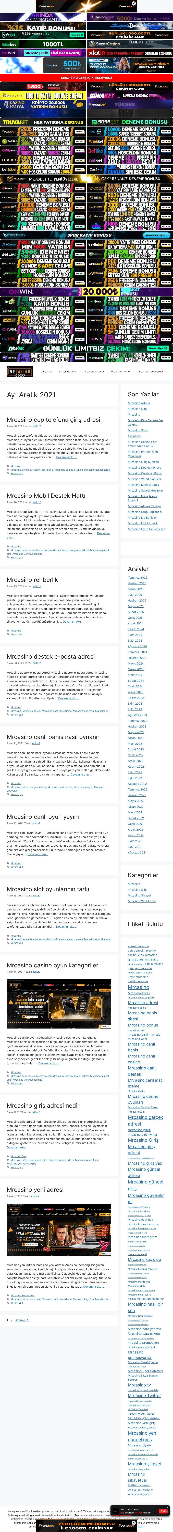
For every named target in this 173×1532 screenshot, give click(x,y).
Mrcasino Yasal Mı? (138, 1409)
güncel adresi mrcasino (140, 972)
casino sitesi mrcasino (142, 955)
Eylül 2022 (135, 778)
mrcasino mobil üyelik (139, 1294)
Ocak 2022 (135, 824)
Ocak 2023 (135, 755)
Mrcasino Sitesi (138, 430)
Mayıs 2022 (136, 801)
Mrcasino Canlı (137, 1038)
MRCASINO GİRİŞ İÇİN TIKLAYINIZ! (86, 78)
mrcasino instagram (142, 1237)
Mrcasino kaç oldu (83, 710)
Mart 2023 (135, 743)
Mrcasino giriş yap (145, 1163)
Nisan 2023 (136, 738)
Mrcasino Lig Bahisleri (142, 517)
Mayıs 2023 (136, 732)
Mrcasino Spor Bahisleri (145, 1371)
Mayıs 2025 (136, 606)
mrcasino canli (136, 1030)
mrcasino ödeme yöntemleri (143, 1454)
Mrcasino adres (139, 993)
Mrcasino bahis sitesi (142, 1015)
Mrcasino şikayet (83, 787)
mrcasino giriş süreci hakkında (141, 1158)
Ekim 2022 (135, 772)
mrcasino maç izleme (139, 1281)
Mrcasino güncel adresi (97, 469)
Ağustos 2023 (137, 715)
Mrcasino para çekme (144, 1333)
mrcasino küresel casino (138, 1273)
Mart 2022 (135, 812)
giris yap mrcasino (140, 968)
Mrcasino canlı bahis (41, 469)
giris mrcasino (154, 964)
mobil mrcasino (138, 981)
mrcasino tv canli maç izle (143, 1390)
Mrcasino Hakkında (140, 1219)
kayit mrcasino (138, 977)
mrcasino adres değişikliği (141, 997)
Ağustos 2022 (137, 783)
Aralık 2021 (135, 829)
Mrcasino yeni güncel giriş (27, 553)
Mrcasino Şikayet (93, 371)
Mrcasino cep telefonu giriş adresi (53, 419)
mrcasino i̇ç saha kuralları (139, 1250)
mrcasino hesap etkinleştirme (143, 1224)
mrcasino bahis (137, 1007)
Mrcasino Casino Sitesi (143, 1107)
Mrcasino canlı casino (23, 550)
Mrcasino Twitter (121, 371)
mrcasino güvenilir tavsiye (139, 1207)
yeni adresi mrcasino (140, 1489)
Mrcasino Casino (136, 1091)
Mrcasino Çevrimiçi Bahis (145, 473)
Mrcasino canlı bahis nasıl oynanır (53, 736)
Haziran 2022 (137, 795)
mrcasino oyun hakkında (138, 1325)
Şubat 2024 (136, 680)
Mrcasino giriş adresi (62, 1160)
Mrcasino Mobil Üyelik (143, 523)
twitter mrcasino (139, 1485)
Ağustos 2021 (137, 852)
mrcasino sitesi (137, 1366)
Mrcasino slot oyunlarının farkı (48, 889)
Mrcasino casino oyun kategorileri (53, 965)
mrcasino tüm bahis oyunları (140, 1401)
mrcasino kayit (137, 1254)
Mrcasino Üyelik (139, 1445)
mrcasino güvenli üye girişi (139, 1216)
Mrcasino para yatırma (144, 1329)
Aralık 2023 (135, 692)
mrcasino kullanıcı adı (137, 1265)
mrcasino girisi (139, 1130)
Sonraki (22, 1320)
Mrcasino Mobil (137, 1286)
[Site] (43, 131)
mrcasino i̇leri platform (137, 1242)
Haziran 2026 (137, 583)
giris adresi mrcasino (143, 959)
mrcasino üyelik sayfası (138, 1459)
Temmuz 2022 (137, 789)
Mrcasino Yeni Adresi (150, 371)
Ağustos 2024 (137, 646)
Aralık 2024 (135, 623)
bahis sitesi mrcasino (142, 950)
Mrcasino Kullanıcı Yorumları (142, 1269)
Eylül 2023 (135, 709)
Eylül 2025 (135, 594)
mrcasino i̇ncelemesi (136, 1246)
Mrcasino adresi (31, 710)
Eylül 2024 (135, 640)
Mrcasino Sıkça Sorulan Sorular (143, 1377)
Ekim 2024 (135, 635)
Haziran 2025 (137, 600)
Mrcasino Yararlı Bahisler (144, 479)
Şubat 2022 (136, 818)
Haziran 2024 (137, 657)
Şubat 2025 (136, 612)
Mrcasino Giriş (68, 371)
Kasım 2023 (136, 698)
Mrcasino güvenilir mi (34, 787)
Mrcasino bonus (20, 469)
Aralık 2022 (135, 761)
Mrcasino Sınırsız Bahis (143, 484)
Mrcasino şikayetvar (137, 1477)
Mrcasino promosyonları (140, 1355)
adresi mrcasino (138, 946)
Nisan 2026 (136, 589)
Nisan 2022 (135, 806)
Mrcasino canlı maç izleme (57, 710)
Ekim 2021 (135, 841)
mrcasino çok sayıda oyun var (140, 1450)
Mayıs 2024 (136, 663)
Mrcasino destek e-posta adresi (51, 656)
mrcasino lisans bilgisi (137, 1278)
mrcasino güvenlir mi (139, 1211)
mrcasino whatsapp (139, 1405)
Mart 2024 (135, 675)
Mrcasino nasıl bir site (60, 787)
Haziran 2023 (137, 726)
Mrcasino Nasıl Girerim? (140, 1316)
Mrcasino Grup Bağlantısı (145, 512)
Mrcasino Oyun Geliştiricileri (146, 529)
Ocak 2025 (135, 617)
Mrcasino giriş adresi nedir (43, 1105)
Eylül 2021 (135, 846)
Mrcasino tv (101, 710)
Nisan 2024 (136, 669)
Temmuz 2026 (137, 577)
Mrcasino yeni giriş (141, 1423)
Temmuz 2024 (137, 652)
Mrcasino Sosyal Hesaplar (145, 490)
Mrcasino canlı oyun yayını (43, 816)
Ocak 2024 (135, 686)
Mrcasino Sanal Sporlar (143, 1362)
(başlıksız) (135, 436)
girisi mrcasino (135, 964)
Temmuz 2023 (137, 720)
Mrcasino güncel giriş (87, 1160)
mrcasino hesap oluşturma (142, 1228)
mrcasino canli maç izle (144, 1034)
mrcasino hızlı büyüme (137, 1233)
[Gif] (86, 179)
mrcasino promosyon (143, 1342)
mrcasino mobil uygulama (141, 1290)
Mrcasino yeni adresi (35, 1189)
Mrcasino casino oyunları (69, 469)
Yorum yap (17, 473)
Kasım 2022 (136, 766)
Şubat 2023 (136, 749)
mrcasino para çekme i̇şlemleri (141, 1338)
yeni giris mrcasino (139, 1494)
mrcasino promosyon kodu (142, 1347)
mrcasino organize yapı (138, 1320)
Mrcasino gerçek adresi (75, 550)
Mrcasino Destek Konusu (144, 467)
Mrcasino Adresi (139, 403)
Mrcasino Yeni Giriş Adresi (142, 1427)
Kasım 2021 (136, 835)
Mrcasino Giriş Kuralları (143, 462)
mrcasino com (136, 1111)
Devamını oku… (66, 457)
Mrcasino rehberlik (32, 579)
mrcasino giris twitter (142, 1134)
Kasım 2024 (136, 629)
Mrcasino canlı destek (48, 550)
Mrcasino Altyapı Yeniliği (144, 506)
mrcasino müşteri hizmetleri (146, 1298)
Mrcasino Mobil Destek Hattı (46, 495)
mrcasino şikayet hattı (139, 1469)
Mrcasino (47, 371)
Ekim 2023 (135, 703)
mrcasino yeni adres (141, 1413)
